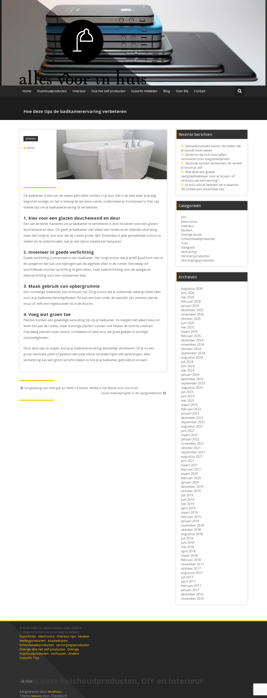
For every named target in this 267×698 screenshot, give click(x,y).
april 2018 (188, 551)
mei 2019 (187, 504)
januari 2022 (190, 439)
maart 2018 (189, 555)
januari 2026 (190, 306)
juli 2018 (187, 538)
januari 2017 (190, 590)
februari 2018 (191, 560)
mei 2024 (187, 370)
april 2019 (188, 508)
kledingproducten (33, 640)
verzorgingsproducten (72, 645)
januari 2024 (190, 374)
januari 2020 (190, 482)
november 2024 (192, 344)
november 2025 (192, 314)
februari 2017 (191, 585)
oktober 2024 (191, 349)
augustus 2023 (192, 387)
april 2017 (188, 581)
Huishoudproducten (52, 91)
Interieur (79, 91)
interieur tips (66, 636)
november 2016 (192, 598)
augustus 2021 (192, 456)
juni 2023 (187, 396)
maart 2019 (189, 512)
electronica (46, 636)
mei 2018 (187, 547)
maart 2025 (189, 331)
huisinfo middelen (144, 91)
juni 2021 (187, 461)
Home (26, 91)
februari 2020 (191, 478)
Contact (199, 91)
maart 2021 (189, 465)
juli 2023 (187, 392)
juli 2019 (187, 495)
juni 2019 (187, 499)
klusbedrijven (58, 640)
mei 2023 (187, 400)
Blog (166, 91)
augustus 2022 (192, 426)
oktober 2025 (191, 319)
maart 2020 (189, 474)
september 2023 (193, 383)
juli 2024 (187, 362)
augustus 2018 (192, 534)
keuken (83, 636)
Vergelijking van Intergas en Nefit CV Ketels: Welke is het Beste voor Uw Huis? (81, 388)
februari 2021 (191, 469)
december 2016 (192, 594)
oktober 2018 (191, 530)
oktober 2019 (191, 491)
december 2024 (192, 340)
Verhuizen (58, 653)
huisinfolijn (28, 636)
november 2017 (192, 564)
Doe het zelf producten (108, 91)
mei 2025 (187, 327)
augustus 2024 (192, 357)
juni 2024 (187, 366)
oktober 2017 (191, 568)
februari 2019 (191, 517)
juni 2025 (187, 323)
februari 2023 (191, 409)
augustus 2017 (192, 573)
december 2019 (192, 486)
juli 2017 (187, 577)
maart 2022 (189, 435)
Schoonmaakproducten (37, 645)
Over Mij (182, 91)
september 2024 (193, 353)
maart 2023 (189, 405)
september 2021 (193, 452)
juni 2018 (187, 542)
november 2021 (192, 443)
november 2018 (192, 525)
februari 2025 (191, 336)
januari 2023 (190, 413)
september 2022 (193, 422)
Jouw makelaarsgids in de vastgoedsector (132, 393)
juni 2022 (187, 430)
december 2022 (192, 418)
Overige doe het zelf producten (42, 649)
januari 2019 (190, 521)
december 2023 (192, 379)
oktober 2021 (191, 448)
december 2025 (192, 310)
